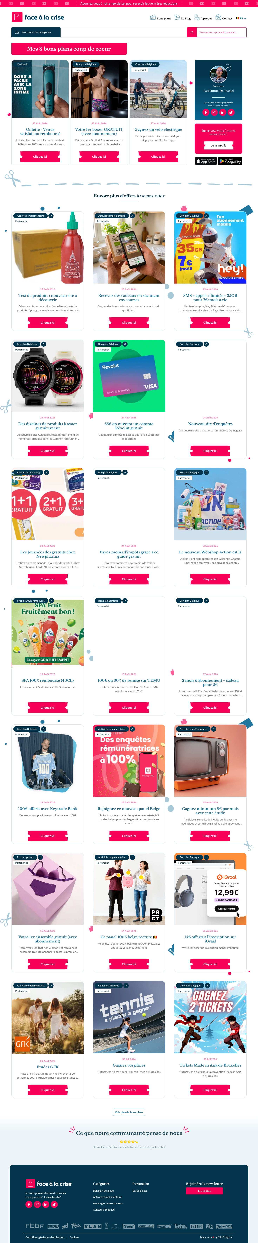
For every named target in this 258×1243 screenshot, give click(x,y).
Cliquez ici (40, 156)
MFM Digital (225, 1237)
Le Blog (186, 18)
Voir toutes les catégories (36, 32)
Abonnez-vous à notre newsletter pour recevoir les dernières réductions (129, 3)
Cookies (74, 1237)
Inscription (204, 1191)
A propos (206, 18)
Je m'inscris (218, 145)
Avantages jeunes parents (108, 1203)
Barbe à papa (140, 1190)
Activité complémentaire (107, 1196)
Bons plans (164, 18)
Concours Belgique (104, 1209)
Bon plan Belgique (103, 1190)
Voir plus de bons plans (129, 1112)
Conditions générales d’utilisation (44, 1237)
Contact (227, 18)
